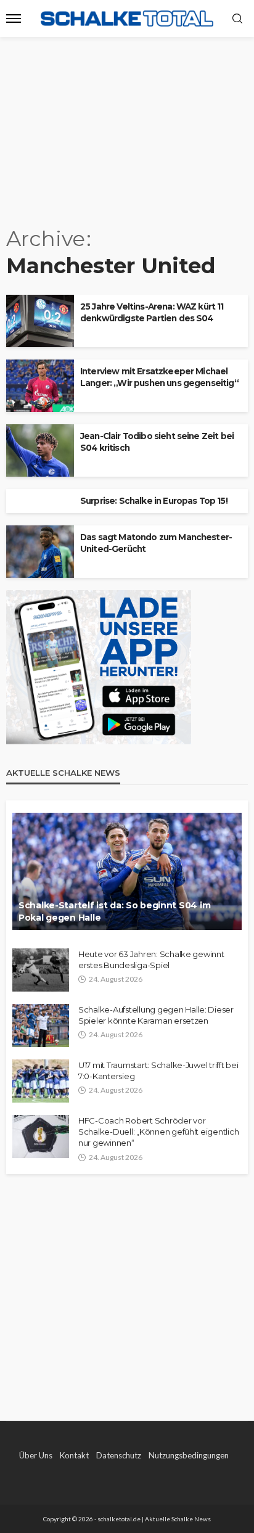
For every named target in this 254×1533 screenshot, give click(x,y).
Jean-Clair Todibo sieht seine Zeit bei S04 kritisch (157, 442)
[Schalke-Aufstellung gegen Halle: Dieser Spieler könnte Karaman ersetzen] (40, 1025)
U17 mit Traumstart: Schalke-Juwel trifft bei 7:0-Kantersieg (158, 1070)
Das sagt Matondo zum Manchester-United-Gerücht (156, 543)
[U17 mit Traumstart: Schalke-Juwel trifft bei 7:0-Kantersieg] (40, 1081)
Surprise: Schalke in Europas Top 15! (153, 501)
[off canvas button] (13, 18)
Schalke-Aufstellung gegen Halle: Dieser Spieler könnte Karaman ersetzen (156, 1015)
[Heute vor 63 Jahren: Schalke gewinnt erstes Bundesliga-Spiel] (40, 970)
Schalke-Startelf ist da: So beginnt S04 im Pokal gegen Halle (114, 911)
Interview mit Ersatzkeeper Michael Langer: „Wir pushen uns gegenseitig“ (159, 377)
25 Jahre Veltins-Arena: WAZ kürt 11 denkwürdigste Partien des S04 (152, 312)
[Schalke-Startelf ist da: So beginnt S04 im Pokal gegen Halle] (127, 871)
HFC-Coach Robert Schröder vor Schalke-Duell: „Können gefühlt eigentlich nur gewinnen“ (158, 1132)
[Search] (237, 19)
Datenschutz (118, 1455)
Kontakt (74, 1455)
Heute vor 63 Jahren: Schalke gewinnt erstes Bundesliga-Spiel (151, 959)
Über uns (35, 1455)
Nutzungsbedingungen (189, 1455)
